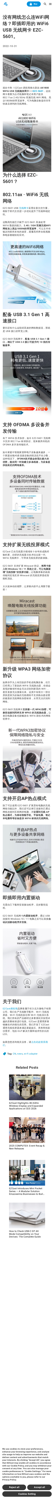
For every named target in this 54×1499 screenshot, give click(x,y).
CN (14, 1053)
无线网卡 (24, 208)
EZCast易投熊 (10, 1008)
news (20, 1053)
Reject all (14, 1487)
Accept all (39, 1487)
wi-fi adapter (31, 1053)
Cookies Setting (27, 1494)
